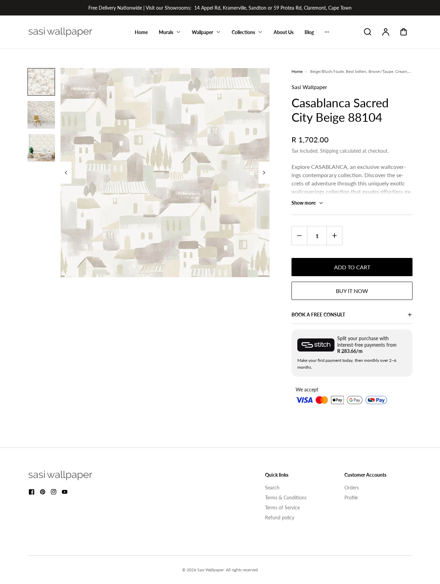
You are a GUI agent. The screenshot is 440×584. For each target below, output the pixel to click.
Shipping (329, 151)
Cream (401, 71)
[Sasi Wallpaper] (69, 475)
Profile (351, 497)
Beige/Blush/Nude (327, 71)
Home (297, 71)
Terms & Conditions (286, 497)
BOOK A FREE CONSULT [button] (318, 314)
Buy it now (352, 291)
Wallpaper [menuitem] (202, 32)
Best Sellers (356, 71)
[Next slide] (264, 173)
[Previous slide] (66, 173)
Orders (351, 487)
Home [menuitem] (141, 32)
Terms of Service (282, 507)
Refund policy (279, 517)
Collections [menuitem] (243, 32)
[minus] (299, 235)
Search (272, 487)
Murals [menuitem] (166, 32)
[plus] (334, 235)
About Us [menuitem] (284, 32)
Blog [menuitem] (309, 32)
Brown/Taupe (380, 71)
